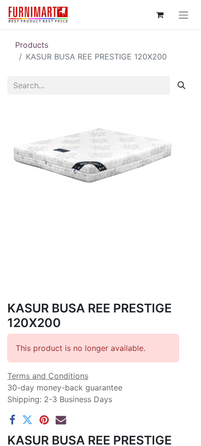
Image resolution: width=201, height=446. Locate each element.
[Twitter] (27, 420)
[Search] (181, 85)
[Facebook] (12, 420)
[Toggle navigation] (183, 14)
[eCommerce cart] (159, 14)
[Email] (61, 420)
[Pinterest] (44, 420)
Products (31, 45)
